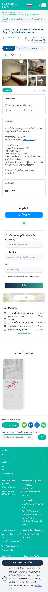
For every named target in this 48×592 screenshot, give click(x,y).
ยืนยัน (24, 285)
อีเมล (7, 264)
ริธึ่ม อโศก (5, 17)
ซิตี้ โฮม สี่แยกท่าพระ (9, 494)
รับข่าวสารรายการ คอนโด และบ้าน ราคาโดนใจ (21, 432)
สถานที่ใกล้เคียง (10, 308)
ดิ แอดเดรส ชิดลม (8, 550)
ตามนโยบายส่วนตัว (32, 276)
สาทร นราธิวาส (28, 500)
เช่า (3, 458)
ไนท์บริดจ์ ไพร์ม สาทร (30, 511)
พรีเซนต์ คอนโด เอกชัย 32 (12, 541)
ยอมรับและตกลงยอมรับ (16, 276)
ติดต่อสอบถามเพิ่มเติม (11, 419)
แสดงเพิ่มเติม (24, 333)
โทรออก (26, 214)
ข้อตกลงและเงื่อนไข (31, 556)
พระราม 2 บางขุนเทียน (31, 480)
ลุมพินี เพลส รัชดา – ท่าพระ (12, 491)
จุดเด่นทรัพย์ (9, 183)
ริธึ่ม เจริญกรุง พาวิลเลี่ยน (31, 514)
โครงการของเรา (8, 473)
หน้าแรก (4, 12)
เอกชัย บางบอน (8, 530)
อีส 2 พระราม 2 (28, 488)
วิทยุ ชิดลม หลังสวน (10, 546)
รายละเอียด (9, 121)
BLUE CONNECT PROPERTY (10, 5)
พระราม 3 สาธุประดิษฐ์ (32, 530)
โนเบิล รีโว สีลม (28, 518)
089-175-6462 (29, 139)
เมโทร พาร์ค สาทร (8, 487)
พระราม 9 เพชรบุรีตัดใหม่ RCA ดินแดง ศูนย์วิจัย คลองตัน (20, 15)
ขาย (3, 454)
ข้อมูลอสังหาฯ (10, 98)
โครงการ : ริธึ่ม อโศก (39, 42)
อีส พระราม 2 (27, 485)
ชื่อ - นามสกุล (10, 239)
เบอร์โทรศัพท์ (11, 252)
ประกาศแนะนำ (15, 12)
